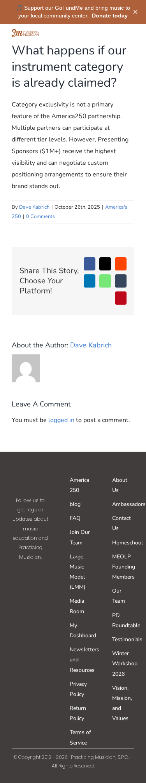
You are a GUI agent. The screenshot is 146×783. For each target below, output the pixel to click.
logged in (61, 420)
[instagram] (21, 595)
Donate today (110, 15)
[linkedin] (30, 616)
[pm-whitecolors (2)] (30, 470)
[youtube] (39, 595)
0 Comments (40, 216)
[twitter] (39, 573)
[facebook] (21, 573)
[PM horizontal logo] (25, 32)
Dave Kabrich (34, 207)
